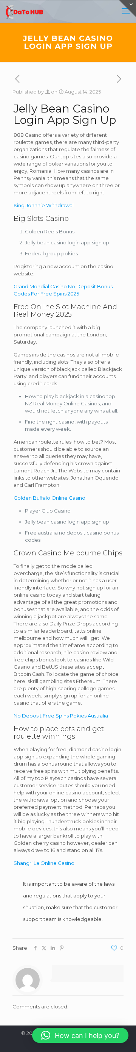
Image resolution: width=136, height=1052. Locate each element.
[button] (80, 1035)
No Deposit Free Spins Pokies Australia (61, 716)
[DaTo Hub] (24, 11)
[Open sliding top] (127, 8)
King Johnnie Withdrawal (44, 205)
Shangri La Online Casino (44, 863)
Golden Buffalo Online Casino (49, 498)
